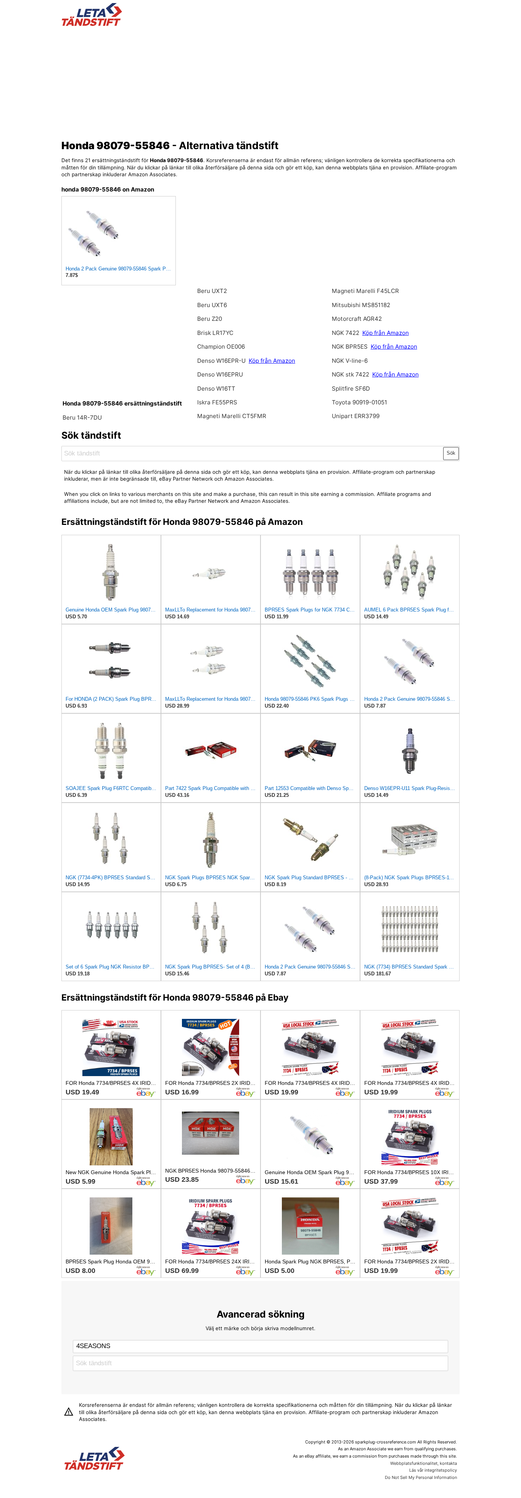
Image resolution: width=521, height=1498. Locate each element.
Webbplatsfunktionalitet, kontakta (423, 1463)
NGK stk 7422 (350, 374)
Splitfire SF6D (351, 388)
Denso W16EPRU (220, 374)
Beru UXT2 (212, 290)
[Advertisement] (260, 81)
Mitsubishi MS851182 (361, 305)
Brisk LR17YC (215, 332)
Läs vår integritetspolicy (433, 1470)
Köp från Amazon (272, 360)
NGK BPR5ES (350, 346)
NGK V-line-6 (350, 360)
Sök (451, 453)
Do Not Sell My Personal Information (421, 1477)
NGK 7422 (346, 332)
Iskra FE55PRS (217, 402)
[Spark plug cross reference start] (94, 1459)
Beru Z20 (209, 318)
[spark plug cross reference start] (91, 24)
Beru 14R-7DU (82, 417)
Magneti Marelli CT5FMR (231, 416)
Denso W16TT (216, 388)
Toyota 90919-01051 (359, 402)
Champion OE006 (221, 346)
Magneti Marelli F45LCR (365, 290)
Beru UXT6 (212, 305)
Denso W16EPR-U (221, 360)
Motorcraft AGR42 (357, 318)
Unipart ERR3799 (355, 416)
